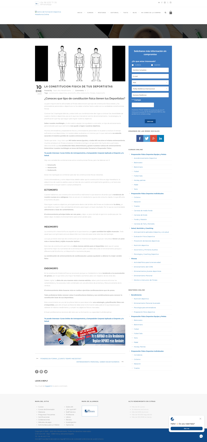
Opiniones (70, 425)
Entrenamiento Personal (143, 276)
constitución (53, 93)
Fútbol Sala (138, 176)
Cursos (90, 12)
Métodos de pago (44, 422)
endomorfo (85, 93)
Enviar (150, 121)
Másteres (102, 12)
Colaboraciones (44, 420)
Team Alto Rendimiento (62, 90)
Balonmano (138, 167)
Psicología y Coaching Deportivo (146, 254)
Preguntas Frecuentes (46, 415)
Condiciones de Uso (156, 110)
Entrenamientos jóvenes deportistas (147, 271)
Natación (137, 202)
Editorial (115, 12)
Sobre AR (69, 407)
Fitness (92, 93)
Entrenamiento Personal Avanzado (147, 303)
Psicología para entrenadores (145, 308)
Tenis (136, 189)
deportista (63, 93)
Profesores (70, 415)
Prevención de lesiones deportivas (147, 241)
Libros (68, 417)
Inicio (79, 12)
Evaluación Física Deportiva (144, 236)
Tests (125, 12)
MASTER (157, 65)
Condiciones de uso (88, 439)
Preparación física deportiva (144, 312)
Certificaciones (43, 417)
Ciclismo (137, 197)
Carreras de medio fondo (143, 211)
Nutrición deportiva (141, 245)
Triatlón (137, 206)
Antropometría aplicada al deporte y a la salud (151, 232)
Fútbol (136, 171)
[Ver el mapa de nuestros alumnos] (90, 411)
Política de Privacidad (138, 112)
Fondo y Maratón (140, 219)
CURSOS (138, 65)
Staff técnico (71, 412)
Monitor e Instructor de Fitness (145, 280)
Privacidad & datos (47, 439)
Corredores (138, 355)
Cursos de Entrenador (46, 409)
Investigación (71, 422)
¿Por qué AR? (71, 409)
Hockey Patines (140, 347)
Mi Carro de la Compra (151, 12)
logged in (48, 386)
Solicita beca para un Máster (49, 425)
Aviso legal (60, 439)
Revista (68, 420)
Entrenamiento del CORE (143, 267)
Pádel (136, 185)
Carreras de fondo (140, 215)
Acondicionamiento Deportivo (145, 158)
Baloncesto (138, 163)
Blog (135, 12)
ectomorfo (72, 93)
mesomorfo (100, 93)
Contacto (100, 439)
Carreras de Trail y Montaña (144, 224)
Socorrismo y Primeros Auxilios (146, 250)
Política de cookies (72, 439)
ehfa (78, 93)
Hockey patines (139, 180)
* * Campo (136, 100)
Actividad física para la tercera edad (147, 262)
